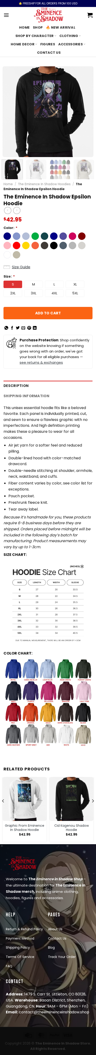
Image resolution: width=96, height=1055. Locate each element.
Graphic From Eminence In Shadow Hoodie (24, 827)
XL (75, 284)
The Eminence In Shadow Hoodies (44, 184)
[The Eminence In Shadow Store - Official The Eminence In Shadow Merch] (48, 15)
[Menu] (6, 15)
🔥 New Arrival (60, 27)
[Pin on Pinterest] (29, 328)
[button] (7, 236)
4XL (54, 293)
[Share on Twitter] (18, 328)
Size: (9, 276)
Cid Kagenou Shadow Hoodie (71, 827)
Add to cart (48, 313)
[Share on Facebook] (12, 328)
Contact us (49, 52)
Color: (10, 227)
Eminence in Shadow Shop (59, 879)
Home (24, 27)
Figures (47, 44)
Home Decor (22, 44)
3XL (33, 293)
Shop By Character (34, 36)
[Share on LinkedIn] (35, 328)
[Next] (86, 112)
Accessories (70, 44)
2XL (13, 293)
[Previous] (10, 112)
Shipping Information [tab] (26, 395)
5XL (75, 293)
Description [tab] (16, 385)
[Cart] (90, 15)
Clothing (68, 36)
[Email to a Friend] (23, 328)
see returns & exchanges (41, 362)
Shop (38, 27)
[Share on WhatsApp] (6, 328)
